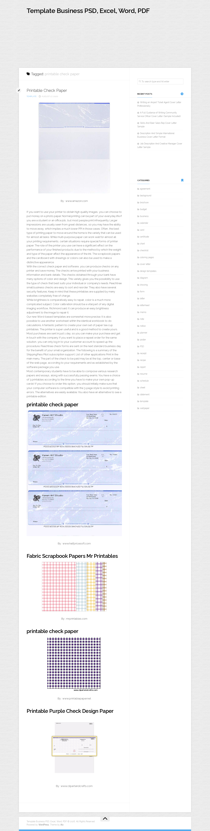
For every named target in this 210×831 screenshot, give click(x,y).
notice (143, 326)
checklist (144, 250)
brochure (144, 202)
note (142, 319)
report (143, 367)
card (142, 230)
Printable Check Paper (47, 90)
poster (143, 339)
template (32, 96)
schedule (144, 381)
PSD (142, 346)
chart (142, 243)
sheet (142, 387)
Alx (61, 824)
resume (143, 374)
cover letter (145, 264)
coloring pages (147, 257)
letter (142, 298)
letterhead (144, 305)
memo (143, 312)
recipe (143, 360)
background (145, 195)
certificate (144, 236)
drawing (144, 285)
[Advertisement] (105, 44)
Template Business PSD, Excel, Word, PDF (88, 10)
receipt (143, 353)
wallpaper (144, 408)
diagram (144, 278)
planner (143, 332)
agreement (145, 189)
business (144, 216)
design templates (148, 271)
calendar (144, 223)
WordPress (43, 824)
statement (144, 394)
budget (143, 209)
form (142, 291)
